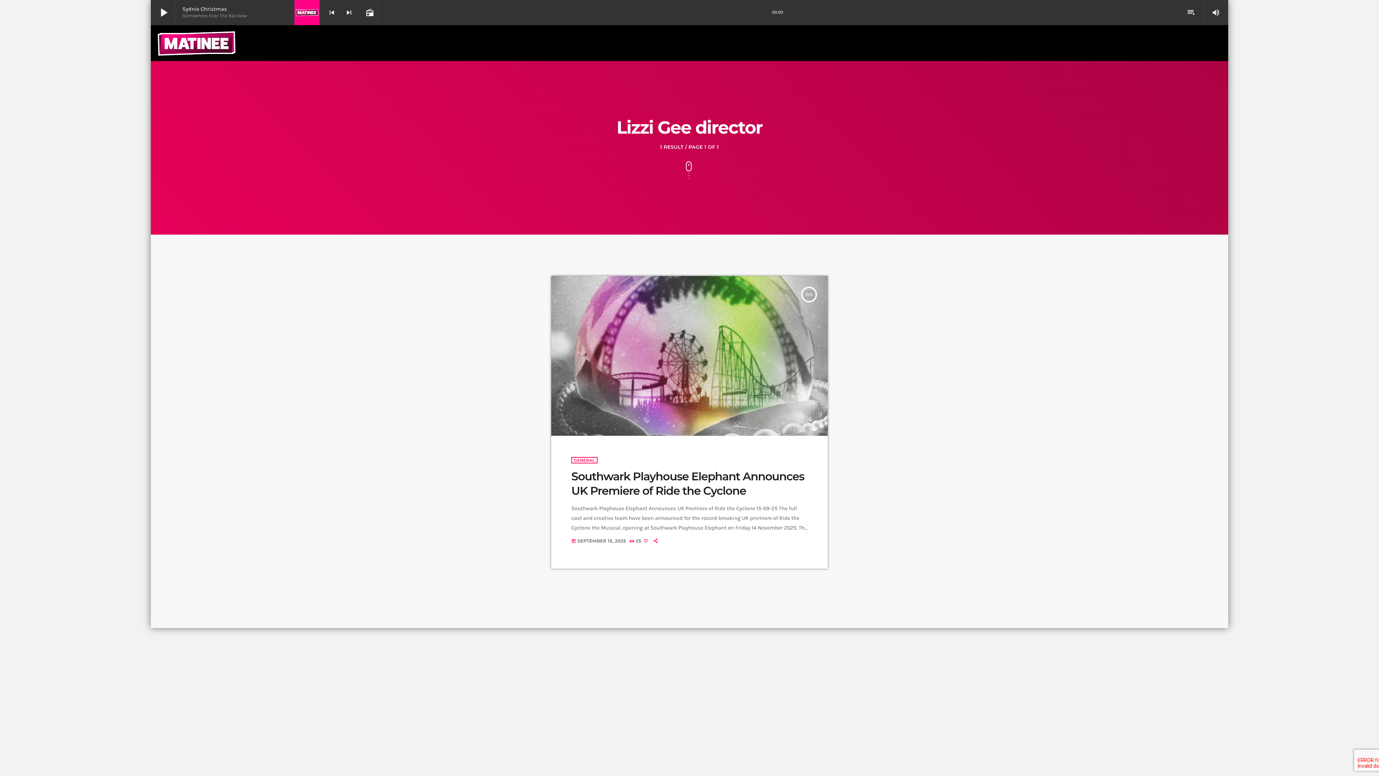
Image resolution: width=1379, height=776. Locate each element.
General (584, 460)
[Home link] (196, 43)
